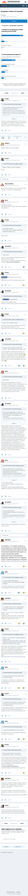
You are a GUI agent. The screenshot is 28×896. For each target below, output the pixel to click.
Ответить (14, 21)
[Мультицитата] (6, 131)
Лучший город (13, 16)
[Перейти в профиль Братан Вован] (2, 184)
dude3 (6, 805)
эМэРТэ (7, 143)
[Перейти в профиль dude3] (2, 806)
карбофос (8, 539)
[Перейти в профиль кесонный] (2, 247)
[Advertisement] (14, 872)
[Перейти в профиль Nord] (2, 201)
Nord (16, 104)
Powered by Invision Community (14, 893)
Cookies (18, 892)
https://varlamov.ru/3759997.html (11, 766)
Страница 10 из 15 (15, 93)
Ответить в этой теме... (10, 839)
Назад (6, 93)
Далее (22, 93)
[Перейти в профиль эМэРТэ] (2, 144)
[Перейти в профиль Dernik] (2, 99)
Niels (6, 572)
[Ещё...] (25, 100)
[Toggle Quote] (3, 104)
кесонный (8, 246)
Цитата (9, 130)
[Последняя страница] (26, 93)
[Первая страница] (3, 93)
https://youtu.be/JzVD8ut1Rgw (13, 261)
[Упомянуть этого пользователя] (2, 131)
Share (6, 846)
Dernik (4, 15)
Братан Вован (9, 183)
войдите (10, 83)
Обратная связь (11, 892)
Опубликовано (12, 100)
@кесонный (4, 277)
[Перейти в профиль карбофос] (2, 540)
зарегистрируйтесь (19, 83)
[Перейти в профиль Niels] (2, 572)
